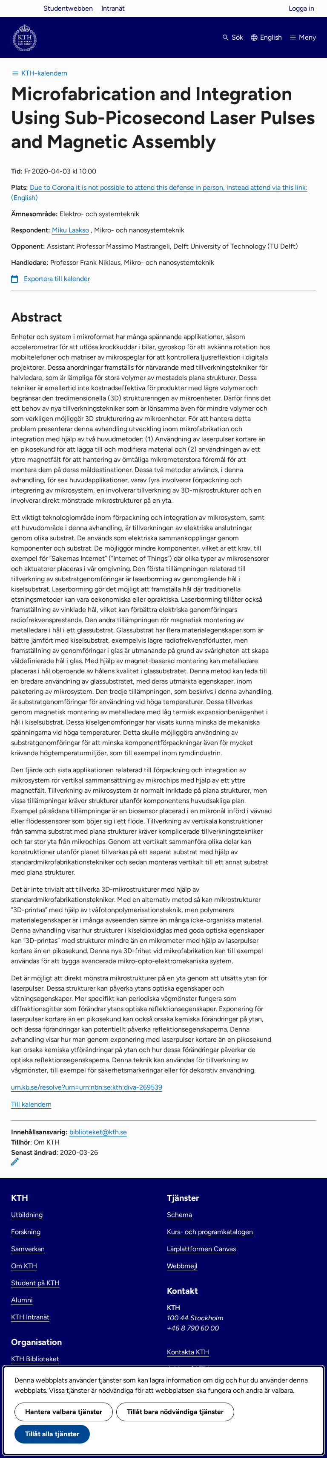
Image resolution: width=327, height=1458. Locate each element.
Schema (179, 1215)
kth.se (25, 8)
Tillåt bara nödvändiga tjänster (175, 1412)
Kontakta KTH (188, 1352)
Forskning (25, 1232)
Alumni (22, 1300)
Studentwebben (68, 8)
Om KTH (24, 1266)
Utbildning (27, 1215)
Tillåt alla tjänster (52, 1434)
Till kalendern (31, 1104)
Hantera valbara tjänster (63, 1412)
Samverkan (28, 1249)
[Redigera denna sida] (15, 1161)
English (271, 37)
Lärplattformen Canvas (201, 1249)
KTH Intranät (30, 1317)
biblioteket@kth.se (98, 1132)
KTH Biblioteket (35, 1359)
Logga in (301, 8)
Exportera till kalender (57, 279)
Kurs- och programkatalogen (210, 1232)
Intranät (113, 8)
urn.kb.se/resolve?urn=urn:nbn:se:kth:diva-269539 (86, 1087)
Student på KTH (35, 1283)
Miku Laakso (70, 230)
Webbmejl (182, 1266)
